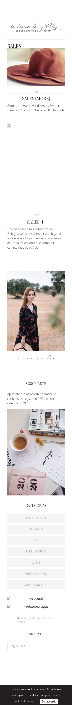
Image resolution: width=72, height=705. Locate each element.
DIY (36, 92)
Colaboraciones (36, 518)
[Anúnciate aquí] (8, 607)
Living (36, 562)
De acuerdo (49, 701)
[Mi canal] (8, 599)
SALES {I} (36, 222)
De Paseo (36, 529)
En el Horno (36, 551)
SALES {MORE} (36, 98)
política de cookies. (25, 701)
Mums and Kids (36, 584)
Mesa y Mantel (36, 573)
